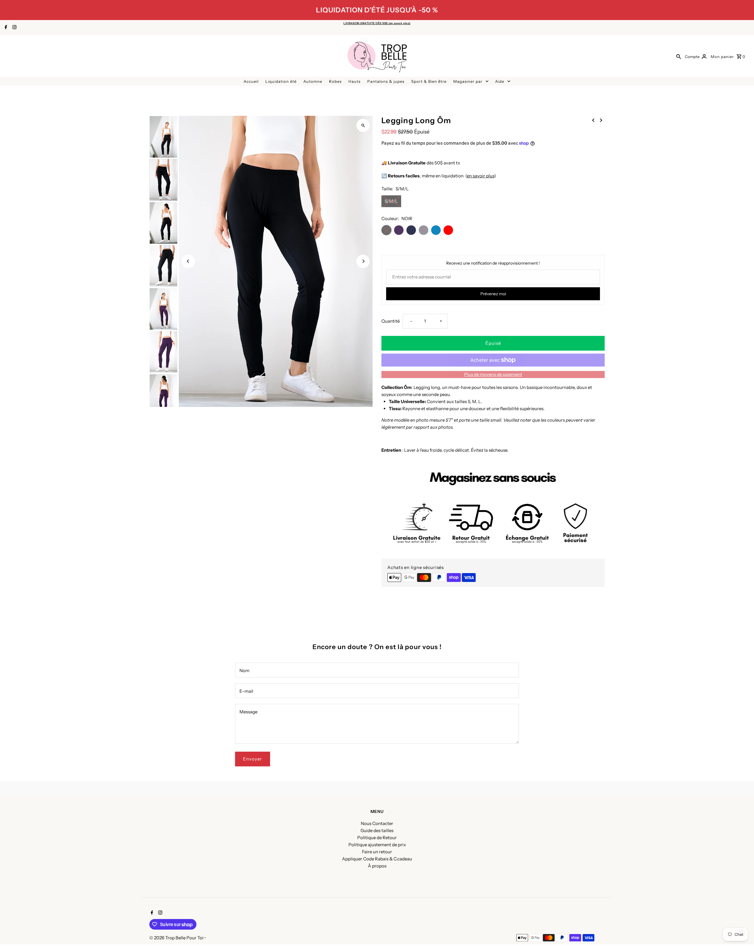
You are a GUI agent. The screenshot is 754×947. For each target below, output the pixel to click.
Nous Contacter (377, 823)
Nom (244, 670)
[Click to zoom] (363, 125)
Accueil (251, 81)
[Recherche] (678, 56)
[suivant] (601, 120)
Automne (312, 81)
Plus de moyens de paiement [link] (493, 374)
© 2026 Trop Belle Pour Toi (176, 938)
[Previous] (188, 261)
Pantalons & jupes (385, 81)
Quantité (390, 321)
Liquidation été (281, 81)
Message (248, 712)
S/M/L (391, 201)
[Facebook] (5, 28)
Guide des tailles (377, 830)
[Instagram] (13, 28)
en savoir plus (480, 176)
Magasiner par (467, 81)
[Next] (363, 261)
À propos (377, 866)
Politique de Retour (377, 837)
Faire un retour (377, 851)
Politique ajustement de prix (377, 844)
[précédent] (593, 120)
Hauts (354, 81)
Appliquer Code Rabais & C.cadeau (377, 859)
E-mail (246, 691)
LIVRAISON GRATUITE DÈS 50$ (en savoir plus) (376, 23)
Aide (499, 81)
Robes (335, 81)
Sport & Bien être (429, 81)
